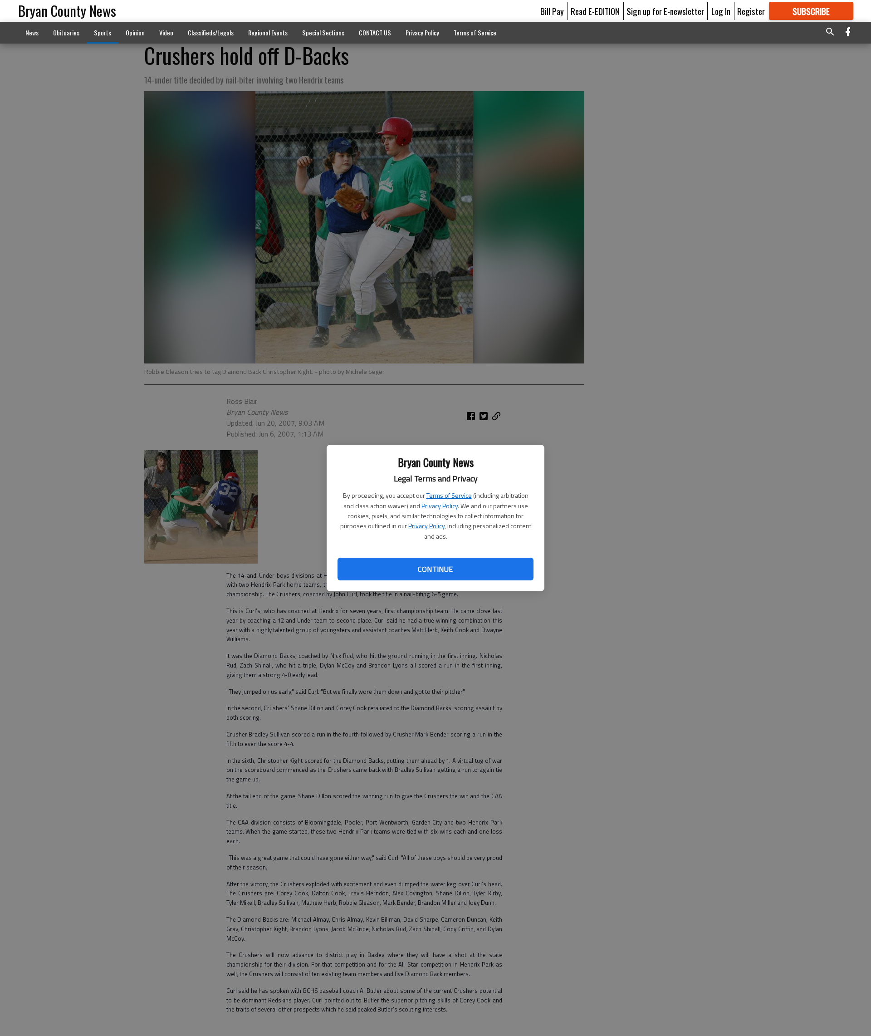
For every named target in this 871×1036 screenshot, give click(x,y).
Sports (102, 32)
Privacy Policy (439, 506)
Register (751, 11)
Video (166, 32)
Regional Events (268, 32)
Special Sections (323, 32)
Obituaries (66, 32)
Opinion (135, 32)
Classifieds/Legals (211, 32)
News (32, 32)
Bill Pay (552, 11)
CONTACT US (375, 32)
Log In (720, 11)
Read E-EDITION (595, 11)
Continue (435, 569)
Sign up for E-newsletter (665, 11)
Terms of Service (449, 495)
